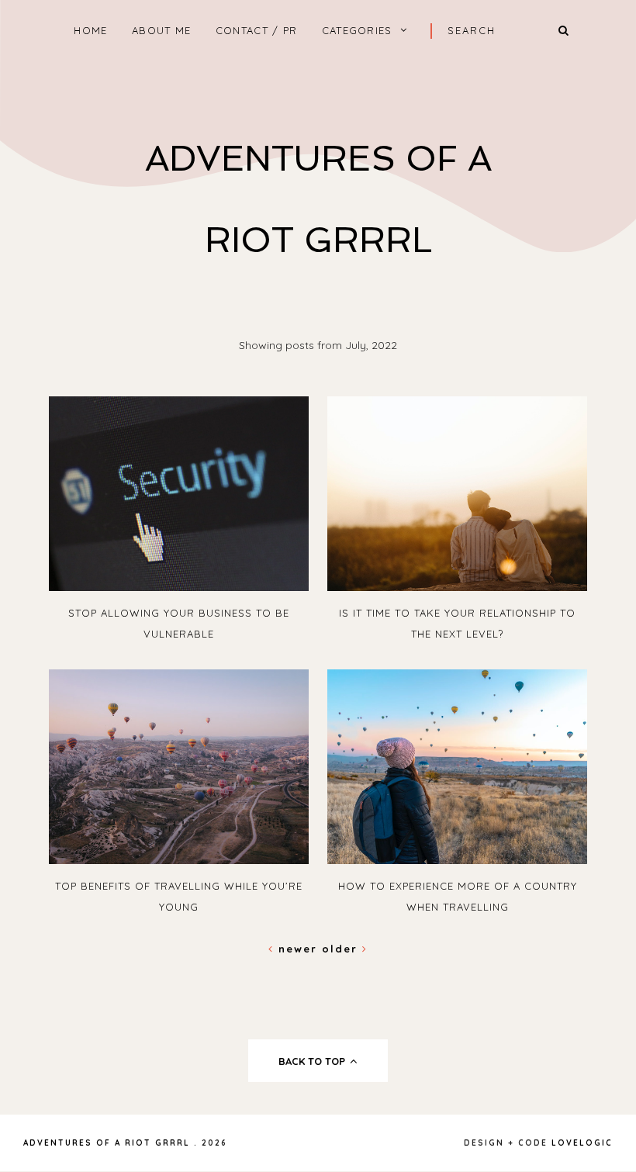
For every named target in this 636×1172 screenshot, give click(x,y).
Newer (298, 948)
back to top (313, 1061)
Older (342, 948)
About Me (161, 30)
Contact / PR (257, 30)
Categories (357, 30)
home (90, 30)
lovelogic (582, 1143)
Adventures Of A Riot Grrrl (106, 1143)
